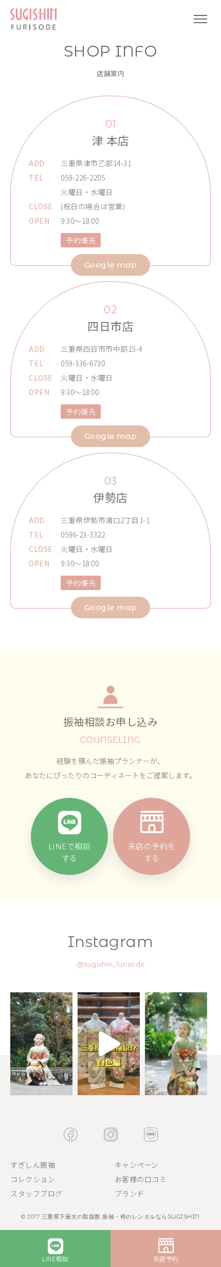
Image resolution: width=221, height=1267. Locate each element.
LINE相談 (55, 1258)
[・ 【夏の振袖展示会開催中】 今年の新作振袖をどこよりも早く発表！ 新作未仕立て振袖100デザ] (41, 1043)
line (150, 1134)
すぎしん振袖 (32, 1164)
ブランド (129, 1193)
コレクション (32, 1179)
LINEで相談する (69, 852)
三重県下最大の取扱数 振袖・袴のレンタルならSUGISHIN (121, 1216)
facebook (70, 1134)
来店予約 (166, 1258)
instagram (110, 1134)
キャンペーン (137, 1164)
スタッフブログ (36, 1193)
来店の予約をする (152, 852)
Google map (110, 265)
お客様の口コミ (141, 1179)
